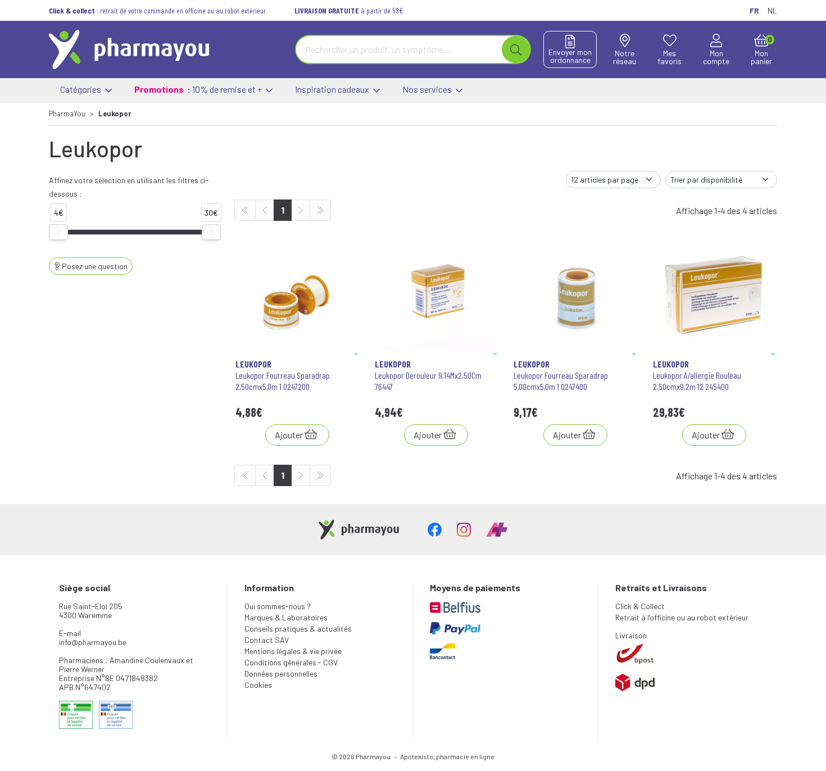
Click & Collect (640, 606)
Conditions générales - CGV (291, 662)
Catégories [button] (81, 89)
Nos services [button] (427, 89)
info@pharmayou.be (92, 642)
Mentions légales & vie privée (293, 651)
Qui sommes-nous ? (277, 606)
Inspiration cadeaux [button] (333, 89)
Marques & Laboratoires (286, 617)
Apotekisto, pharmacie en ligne (447, 756)
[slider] (58, 232)
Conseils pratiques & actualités (298, 628)
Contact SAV (266, 640)
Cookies (258, 685)
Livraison (631, 635)
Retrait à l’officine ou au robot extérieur (681, 617)
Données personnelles (280, 673)
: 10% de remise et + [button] (199, 89)
